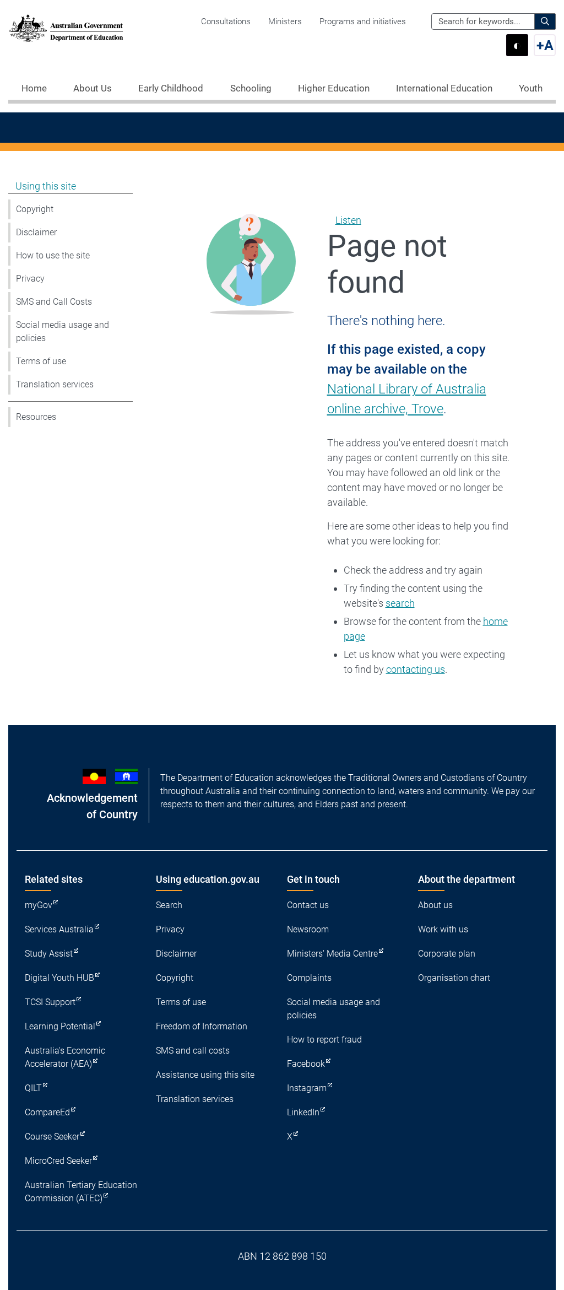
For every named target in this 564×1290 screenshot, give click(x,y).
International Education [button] (444, 88)
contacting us (415, 669)
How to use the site (53, 255)
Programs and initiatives (362, 21)
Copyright (34, 209)
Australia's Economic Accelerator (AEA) (65, 1057)
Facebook (306, 1064)
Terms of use (41, 361)
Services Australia (59, 929)
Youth (531, 88)
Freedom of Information (201, 1026)
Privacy (30, 278)
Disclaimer (36, 232)
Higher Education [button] (334, 88)
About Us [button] (92, 88)
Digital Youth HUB (59, 978)
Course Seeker (52, 1136)
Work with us (443, 929)
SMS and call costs (193, 1050)
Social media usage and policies (62, 331)
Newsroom (308, 929)
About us (435, 905)
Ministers (285, 21)
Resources (36, 417)
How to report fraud (324, 1039)
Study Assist (49, 953)
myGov (38, 905)
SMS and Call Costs (54, 301)
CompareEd (47, 1112)
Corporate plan (446, 953)
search (400, 603)
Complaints (309, 978)
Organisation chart (454, 978)
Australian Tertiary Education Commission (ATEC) (81, 1191)
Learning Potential (60, 1026)
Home (34, 88)
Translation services (55, 384)
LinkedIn (303, 1112)
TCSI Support (50, 1002)
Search (169, 905)
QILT (33, 1088)
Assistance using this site (205, 1075)
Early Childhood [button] (170, 88)
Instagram (307, 1088)
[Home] (66, 28)
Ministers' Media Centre (332, 953)
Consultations (226, 21)
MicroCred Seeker (58, 1161)
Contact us (308, 905)
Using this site (45, 186)
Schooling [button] (251, 88)
